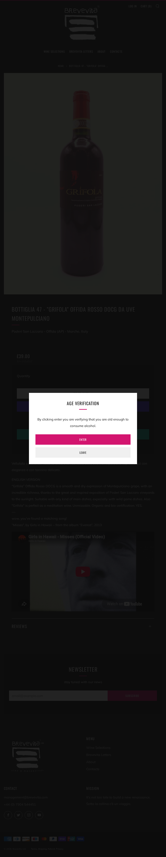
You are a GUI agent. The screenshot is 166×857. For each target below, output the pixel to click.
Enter (83, 439)
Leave (83, 452)
